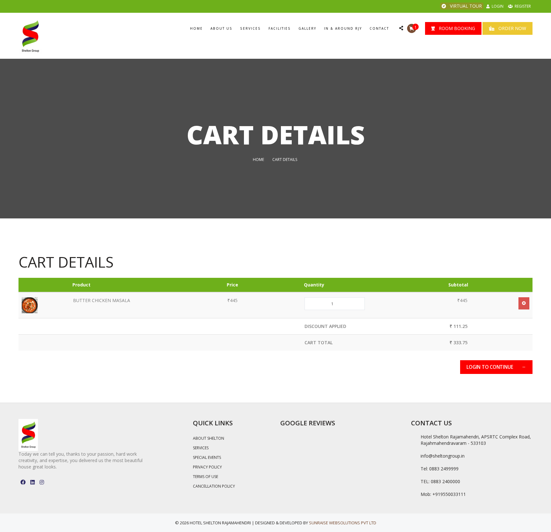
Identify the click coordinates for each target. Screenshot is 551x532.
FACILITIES (279, 28)
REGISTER (522, 6)
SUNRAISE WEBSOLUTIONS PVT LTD (342, 523)
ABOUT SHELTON (208, 438)
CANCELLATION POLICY (214, 486)
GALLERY (307, 28)
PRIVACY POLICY (207, 467)
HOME (196, 28)
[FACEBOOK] (22, 482)
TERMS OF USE (205, 476)
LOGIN (496, 6)
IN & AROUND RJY (343, 28)
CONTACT (379, 28)
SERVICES (250, 28)
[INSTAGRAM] (42, 482)
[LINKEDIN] (32, 482)
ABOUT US (221, 28)
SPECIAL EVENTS (207, 457)
